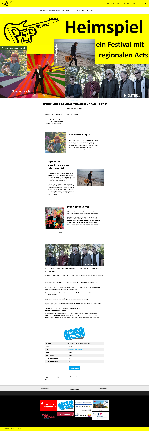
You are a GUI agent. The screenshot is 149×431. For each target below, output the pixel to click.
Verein (123, 3)
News (118, 3)
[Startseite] (8, 3)
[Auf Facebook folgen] (142, 3)
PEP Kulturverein (45, 10)
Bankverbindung (19, 428)
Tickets (113, 3)
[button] (55, 377)
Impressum (12, 428)
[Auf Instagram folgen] (145, 3)
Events (107, 3)
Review (128, 3)
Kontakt (135, 3)
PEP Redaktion (72, 108)
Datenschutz (6, 428)
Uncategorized (55, 10)
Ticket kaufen (74, 368)
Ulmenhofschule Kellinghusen (74, 349)
